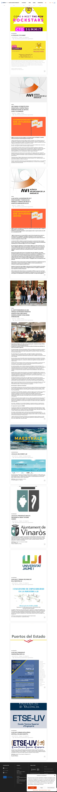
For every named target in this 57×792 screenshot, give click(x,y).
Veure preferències (51, 787)
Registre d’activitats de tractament (49, 771)
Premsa (12, 104)
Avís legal (45, 766)
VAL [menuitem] (50, 2)
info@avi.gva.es (19, 768)
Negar (41, 787)
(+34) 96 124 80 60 (19, 783)
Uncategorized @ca (14, 452)
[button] (54, 775)
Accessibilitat (46, 773)
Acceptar (32, 787)
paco (14, 113)
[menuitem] (50, 2)
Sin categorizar (13, 33)
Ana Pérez (15, 37)
